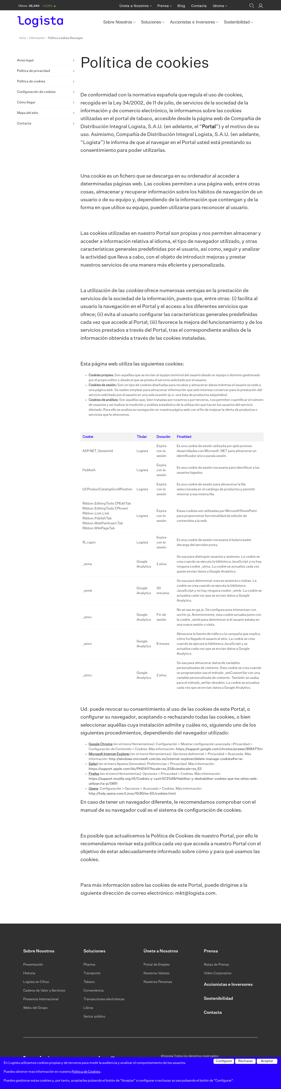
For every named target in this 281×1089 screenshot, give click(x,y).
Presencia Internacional (40, 999)
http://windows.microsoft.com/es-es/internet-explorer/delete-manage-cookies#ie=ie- (176, 759)
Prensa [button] (163, 6)
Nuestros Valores (157, 973)
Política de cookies (31, 81)
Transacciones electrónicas (104, 999)
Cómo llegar (26, 102)
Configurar (224, 1061)
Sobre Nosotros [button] (118, 22)
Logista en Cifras (36, 982)
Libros (88, 1008)
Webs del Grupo (35, 1008)
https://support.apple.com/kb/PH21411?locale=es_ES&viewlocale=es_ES (145, 769)
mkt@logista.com (195, 893)
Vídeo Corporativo (217, 973)
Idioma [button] (219, 6)
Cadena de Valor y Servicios (44, 990)
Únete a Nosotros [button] (135, 6)
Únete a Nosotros (161, 951)
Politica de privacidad (33, 71)
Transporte (92, 973)
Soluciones (95, 951)
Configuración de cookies (36, 92)
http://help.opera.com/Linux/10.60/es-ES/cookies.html (132, 793)
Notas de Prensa (216, 964)
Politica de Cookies (86, 1072)
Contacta (199, 6)
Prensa (211, 951)
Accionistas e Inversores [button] (193, 22)
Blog (181, 6)
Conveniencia (94, 990)
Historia (29, 973)
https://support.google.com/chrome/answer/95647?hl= (219, 749)
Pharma (89, 964)
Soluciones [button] (151, 22)
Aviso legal (25, 60)
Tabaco (89, 982)
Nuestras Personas (158, 982)
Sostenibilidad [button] (237, 22)
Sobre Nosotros (39, 951)
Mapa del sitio (27, 113)
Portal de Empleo (157, 964)
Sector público (94, 1016)
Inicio (22, 38)
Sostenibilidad (218, 998)
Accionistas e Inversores (228, 984)
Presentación (33, 964)
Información (37, 38)
